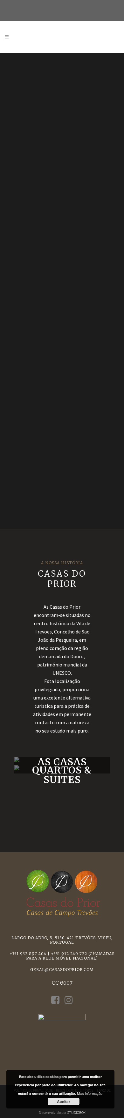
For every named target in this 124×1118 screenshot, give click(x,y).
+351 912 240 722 (69, 953)
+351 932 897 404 (28, 953)
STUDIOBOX (76, 1112)
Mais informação (89, 1093)
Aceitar (63, 1101)
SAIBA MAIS (62, 761)
